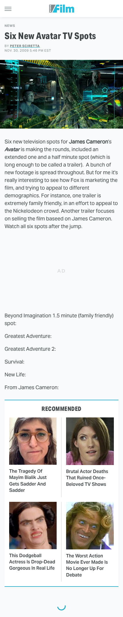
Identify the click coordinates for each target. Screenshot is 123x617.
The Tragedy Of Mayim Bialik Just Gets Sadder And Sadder (28, 480)
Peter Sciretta (25, 46)
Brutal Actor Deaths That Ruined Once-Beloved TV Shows (87, 477)
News (10, 26)
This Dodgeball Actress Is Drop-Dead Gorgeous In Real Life (32, 562)
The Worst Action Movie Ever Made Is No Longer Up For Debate (87, 565)
